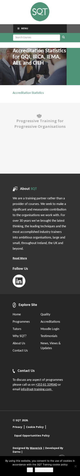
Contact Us (20, 350)
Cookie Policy (35, 427)
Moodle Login (50, 329)
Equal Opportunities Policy (32, 435)
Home (17, 314)
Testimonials (49, 336)
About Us (19, 343)
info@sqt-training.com (37, 389)
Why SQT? (19, 336)
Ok (29, 469)
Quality (45, 314)
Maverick (36, 448)
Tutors (17, 329)
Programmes (21, 322)
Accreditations (50, 322)
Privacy (17, 427)
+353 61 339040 (46, 385)
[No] (75, 466)
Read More (20, 258)
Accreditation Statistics (28, 93)
